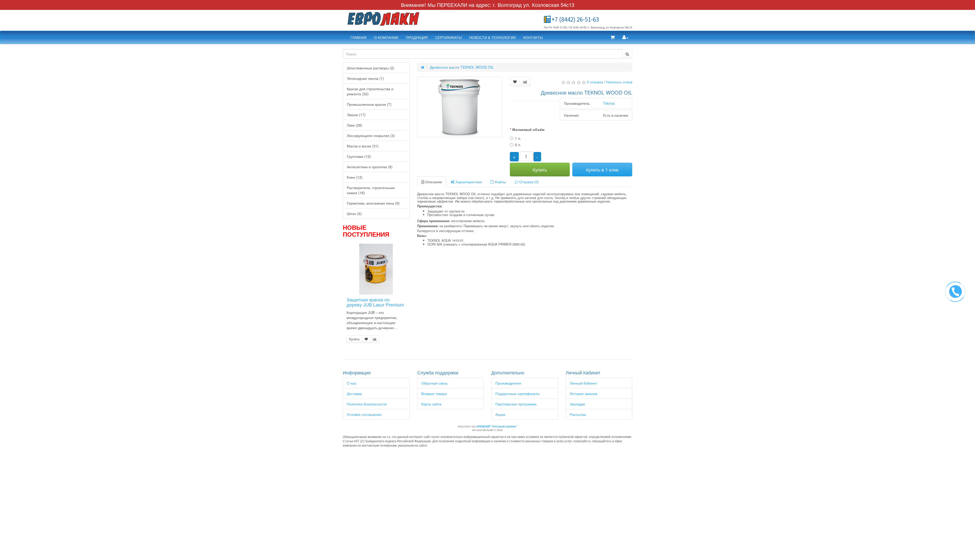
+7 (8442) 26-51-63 (575, 19)
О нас (351, 383)
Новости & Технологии (492, 37)
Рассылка (578, 414)
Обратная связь (434, 383)
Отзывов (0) (528, 181)
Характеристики (468, 181)
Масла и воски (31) (363, 145)
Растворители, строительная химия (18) (371, 190)
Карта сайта (431, 403)
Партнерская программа (516, 403)
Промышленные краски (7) (369, 104)
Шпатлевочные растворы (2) (370, 67)
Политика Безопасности (367, 403)
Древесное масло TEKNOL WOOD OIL (462, 67)
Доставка (354, 393)
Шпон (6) (354, 213)
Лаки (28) (354, 125)
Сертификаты (448, 37)
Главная (358, 37)
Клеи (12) (355, 177)
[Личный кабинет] (625, 37)
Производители (508, 383)
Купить (354, 339)
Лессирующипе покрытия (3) (371, 135)
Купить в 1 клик (602, 169)
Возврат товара (434, 393)
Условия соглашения (364, 414)
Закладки (577, 403)
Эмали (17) (356, 114)
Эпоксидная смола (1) (365, 78)
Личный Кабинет (583, 383)
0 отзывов (595, 81)
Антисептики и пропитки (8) (370, 166)
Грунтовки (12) (359, 156)
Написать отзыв (619, 81)
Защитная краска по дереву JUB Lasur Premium (375, 302)
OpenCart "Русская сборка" (496, 426)
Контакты (533, 37)
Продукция (417, 37)
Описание (433, 181)
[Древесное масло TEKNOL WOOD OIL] (459, 107)
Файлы (500, 181)
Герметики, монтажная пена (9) (373, 203)
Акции (500, 414)
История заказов (583, 393)
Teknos (609, 103)
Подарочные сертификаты (517, 393)
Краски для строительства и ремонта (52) (370, 91)
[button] (613, 37)
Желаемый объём (528, 129)
